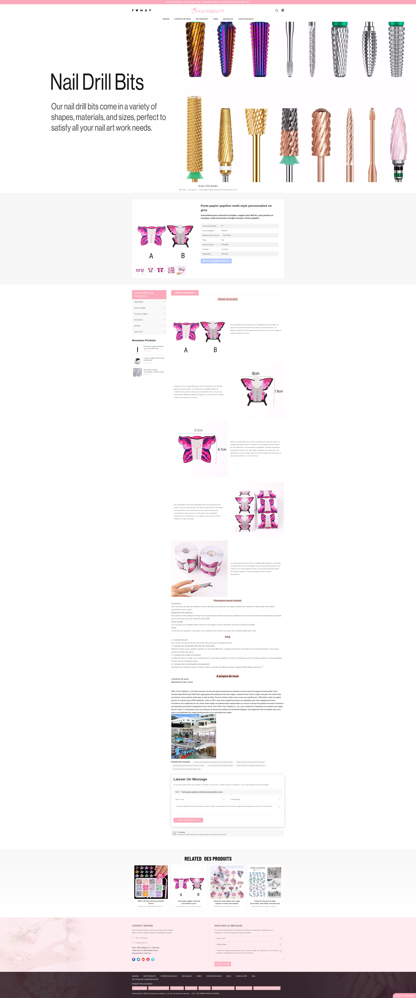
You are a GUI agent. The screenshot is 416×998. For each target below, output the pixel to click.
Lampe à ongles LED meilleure (159, 988)
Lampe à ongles (204, 988)
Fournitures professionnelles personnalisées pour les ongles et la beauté (213, 762)
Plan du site (241, 976)
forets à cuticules (191, 988)
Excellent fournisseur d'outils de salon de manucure (250, 762)
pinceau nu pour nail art (244, 988)
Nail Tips (137, 326)
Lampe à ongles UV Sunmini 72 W (223, 988)
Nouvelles (228, 19)
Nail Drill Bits (138, 302)
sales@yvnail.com (241, 2)
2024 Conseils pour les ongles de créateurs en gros (251, 765)
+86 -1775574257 (224, 2)
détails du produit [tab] (185, 293)
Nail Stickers (192, 190)
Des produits (202, 19)
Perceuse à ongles (140, 314)
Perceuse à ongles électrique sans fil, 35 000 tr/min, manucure (154, 347)
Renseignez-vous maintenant (218, 261)
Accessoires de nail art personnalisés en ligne (220, 765)
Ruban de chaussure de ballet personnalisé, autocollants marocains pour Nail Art (151, 902)
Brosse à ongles (140, 308)
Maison (166, 19)
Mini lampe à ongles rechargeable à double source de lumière (154, 371)
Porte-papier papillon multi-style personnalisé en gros (202, 792)
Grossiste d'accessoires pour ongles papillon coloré (186, 769)
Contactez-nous (245, 19)
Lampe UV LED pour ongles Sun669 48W (267, 988)
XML (253, 976)
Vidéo (215, 19)
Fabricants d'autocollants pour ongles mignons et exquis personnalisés (265, 902)
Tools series (138, 332)
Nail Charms (138, 320)
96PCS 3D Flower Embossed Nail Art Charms (189, 902)
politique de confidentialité (145, 979)
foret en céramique (177, 988)
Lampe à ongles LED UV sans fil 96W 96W (154, 359)
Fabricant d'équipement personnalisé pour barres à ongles (188, 765)
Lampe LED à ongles (139, 988)
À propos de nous (182, 19)
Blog (229, 976)
